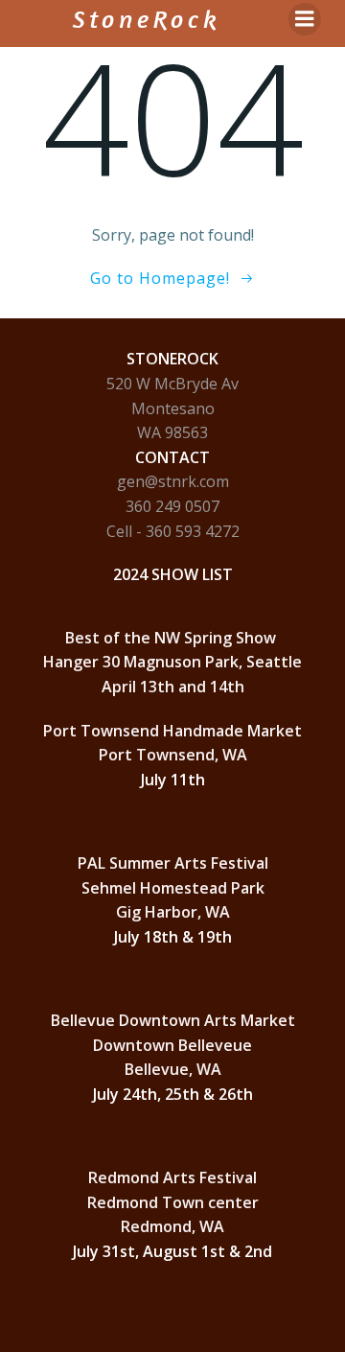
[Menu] (304, 19)
